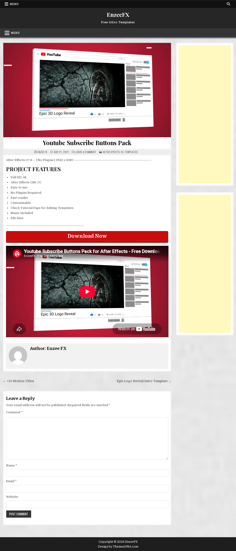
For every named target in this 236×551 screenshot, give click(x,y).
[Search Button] (228, 4)
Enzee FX (42, 152)
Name (11, 465)
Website (12, 496)
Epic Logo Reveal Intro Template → (144, 381)
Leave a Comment (86, 152)
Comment (14, 412)
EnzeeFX (118, 14)
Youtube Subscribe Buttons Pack (87, 143)
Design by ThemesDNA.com (118, 546)
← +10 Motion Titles (18, 381)
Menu (14, 4)
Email (11, 481)
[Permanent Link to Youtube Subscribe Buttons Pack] (87, 90)
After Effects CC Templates (120, 152)
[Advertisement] (205, 114)
